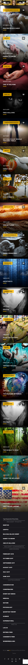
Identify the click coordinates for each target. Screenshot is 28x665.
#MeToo (6, 525)
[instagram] (19, 658)
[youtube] (12, 660)
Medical (6, 598)
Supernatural (8, 621)
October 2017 (8, 558)
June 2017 (6, 576)
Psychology (7, 607)
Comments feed (9, 636)
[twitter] (8, 658)
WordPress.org (9, 641)
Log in (5, 627)
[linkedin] (16, 658)
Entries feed (8, 632)
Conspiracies (8, 589)
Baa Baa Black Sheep (11, 534)
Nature (5, 603)
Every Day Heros (9, 594)
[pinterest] (16, 660)
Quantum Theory (9, 612)
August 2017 (7, 567)
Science (6, 616)
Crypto (5, 529)
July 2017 (6, 572)
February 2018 (8, 554)
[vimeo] (23, 658)
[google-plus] (12, 658)
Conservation (8, 585)
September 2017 (9, 563)
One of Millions (9, 543)
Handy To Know (9, 538)
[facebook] (4, 658)
